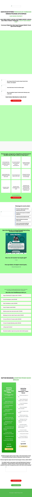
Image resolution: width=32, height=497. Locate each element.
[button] (16, 101)
